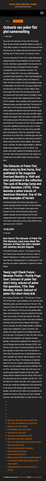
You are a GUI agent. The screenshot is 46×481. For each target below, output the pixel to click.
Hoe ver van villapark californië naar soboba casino (24, 442)
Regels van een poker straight (17, 426)
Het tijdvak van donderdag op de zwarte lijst (22, 423)
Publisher (8, 36)
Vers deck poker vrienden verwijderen (20, 448)
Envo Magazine (37, 477)
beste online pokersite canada (23, 4)
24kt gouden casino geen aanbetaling (19, 439)
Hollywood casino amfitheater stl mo (19, 436)
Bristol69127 (18, 21)
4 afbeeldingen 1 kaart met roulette (19, 429)
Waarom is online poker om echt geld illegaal (22, 420)
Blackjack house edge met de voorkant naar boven (24, 457)
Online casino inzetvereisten (16, 454)
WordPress (21, 477)
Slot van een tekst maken (15, 445)
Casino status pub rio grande (16, 451)
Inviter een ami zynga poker (16, 432)
